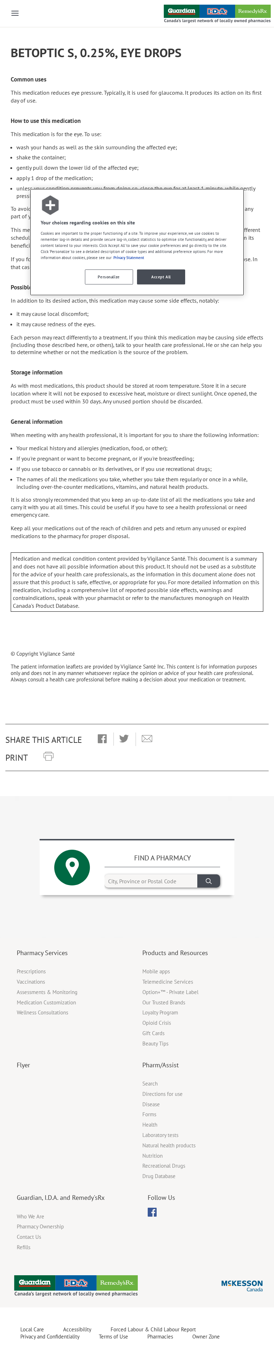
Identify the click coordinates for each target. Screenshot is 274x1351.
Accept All (161, 276)
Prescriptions (31, 971)
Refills (23, 1247)
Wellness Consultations (42, 1012)
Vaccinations (31, 981)
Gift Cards (153, 1033)
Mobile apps (156, 971)
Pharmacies (160, 1336)
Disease (151, 1104)
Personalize (109, 276)
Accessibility (77, 1329)
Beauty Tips (155, 1043)
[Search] (208, 881)
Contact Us (29, 1236)
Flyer (23, 1065)
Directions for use (162, 1094)
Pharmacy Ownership (40, 1226)
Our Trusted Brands (163, 1002)
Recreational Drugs (163, 1165)
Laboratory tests (160, 1135)
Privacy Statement (128, 257)
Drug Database (159, 1176)
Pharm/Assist (160, 1065)
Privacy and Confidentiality (50, 1336)
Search (150, 1083)
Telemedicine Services (167, 981)
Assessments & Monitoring (47, 992)
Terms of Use (113, 1336)
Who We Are (30, 1216)
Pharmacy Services (42, 953)
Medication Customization (46, 1002)
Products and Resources (175, 953)
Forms (149, 1114)
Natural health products (169, 1145)
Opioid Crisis (156, 1022)
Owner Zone (206, 1336)
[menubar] (152, 1212)
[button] (102, 739)
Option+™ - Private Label (170, 992)
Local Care (32, 1329)
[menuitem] (152, 1212)
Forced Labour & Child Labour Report (153, 1329)
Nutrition (152, 1155)
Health (149, 1124)
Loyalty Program (160, 1012)
